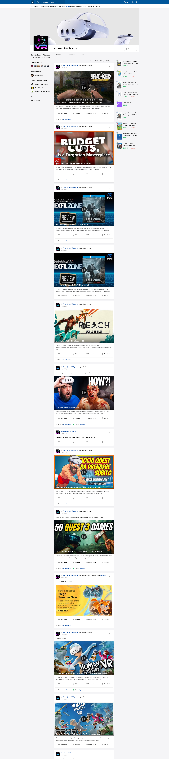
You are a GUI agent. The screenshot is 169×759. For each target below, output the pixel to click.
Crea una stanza (35, 97)
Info (82, 55)
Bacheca (59, 55)
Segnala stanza (35, 100)
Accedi (126, 2)
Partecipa (131, 49)
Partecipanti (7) (36, 62)
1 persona (82, 424)
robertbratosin (67, 119)
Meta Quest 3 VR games (65, 48)
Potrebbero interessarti (39, 81)
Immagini (72, 55)
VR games (103, 575)
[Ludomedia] (33, 2)
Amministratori (36, 72)
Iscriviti (134, 2)
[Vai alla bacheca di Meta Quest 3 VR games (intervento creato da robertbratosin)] (58, 67)
